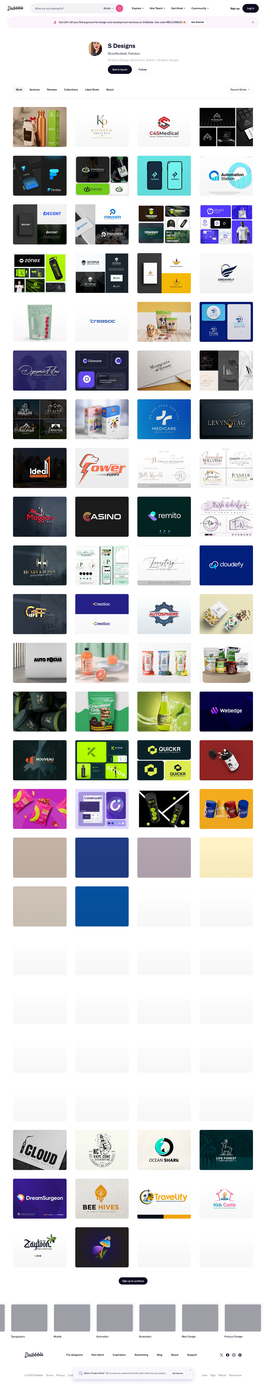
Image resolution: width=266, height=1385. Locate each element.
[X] (221, 1354)
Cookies (72, 1375)
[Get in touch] (45, 140)
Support (192, 1354)
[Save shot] (53, 140)
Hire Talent (156, 8)
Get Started (197, 22)
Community (198, 8)
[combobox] (66, 8)
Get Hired (177, 8)
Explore (136, 8)
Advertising (141, 1354)
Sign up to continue (133, 1280)
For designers (74, 1354)
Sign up (235, 8)
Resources (235, 1375)
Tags (213, 1375)
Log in (250, 8)
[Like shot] (60, 140)
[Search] (119, 8)
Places (222, 1375)
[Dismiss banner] (190, 1370)
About (174, 1354)
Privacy (60, 1375)
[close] (253, 22)
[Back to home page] (15, 8)
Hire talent (97, 1354)
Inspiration (119, 1354)
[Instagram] (233, 1354)
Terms (49, 1375)
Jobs (204, 1375)
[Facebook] (227, 1354)
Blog (159, 1354)
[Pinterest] (240, 1354)
